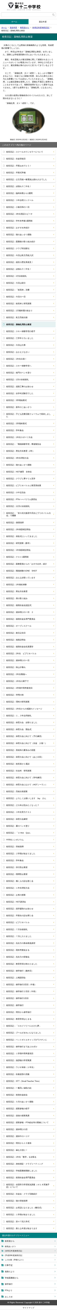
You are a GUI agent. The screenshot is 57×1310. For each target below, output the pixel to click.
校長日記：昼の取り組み (17, 598)
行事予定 (9, 1265)
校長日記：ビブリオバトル (17, 922)
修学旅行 (9, 1284)
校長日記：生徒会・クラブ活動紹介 (21, 1194)
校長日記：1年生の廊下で (17, 681)
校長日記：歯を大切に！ (17, 1150)
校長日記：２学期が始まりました (20, 853)
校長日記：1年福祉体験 (16, 584)
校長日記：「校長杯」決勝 (17, 290)
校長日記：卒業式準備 (16, 172)
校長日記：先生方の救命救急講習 (20, 943)
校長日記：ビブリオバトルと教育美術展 (23, 485)
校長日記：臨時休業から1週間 (19, 193)
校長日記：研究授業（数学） (18, 543)
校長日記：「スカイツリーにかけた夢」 (23, 1026)
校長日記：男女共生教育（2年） (20, 451)
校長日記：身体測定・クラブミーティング (24, 1164)
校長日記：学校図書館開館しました (21, 1171)
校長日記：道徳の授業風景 (17, 1115)
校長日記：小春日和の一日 (17, 207)
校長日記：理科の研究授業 (17, 702)
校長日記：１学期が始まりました (20, 1214)
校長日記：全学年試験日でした (19, 393)
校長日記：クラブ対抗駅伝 (17, 248)
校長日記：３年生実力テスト (18, 812)
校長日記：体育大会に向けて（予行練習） (24, 736)
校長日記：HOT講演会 (16, 902)
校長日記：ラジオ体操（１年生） (20, 1067)
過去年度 (43, 22)
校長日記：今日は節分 (16, 283)
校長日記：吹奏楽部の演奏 (17, 1074)
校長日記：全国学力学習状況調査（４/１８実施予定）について (27, 1185)
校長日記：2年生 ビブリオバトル (21, 653)
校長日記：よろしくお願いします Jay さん (26, 798)
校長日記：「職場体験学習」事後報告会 (23, 444)
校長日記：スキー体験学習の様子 (20, 331)
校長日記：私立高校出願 (17, 317)
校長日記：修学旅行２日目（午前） (21, 991)
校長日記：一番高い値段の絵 (18, 1088)
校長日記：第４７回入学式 (17, 1221)
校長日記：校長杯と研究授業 (18, 303)
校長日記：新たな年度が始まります (21, 1228)
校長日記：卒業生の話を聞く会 (19, 915)
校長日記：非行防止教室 (17, 867)
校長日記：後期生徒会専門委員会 (20, 619)
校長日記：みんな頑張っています (20, 578)
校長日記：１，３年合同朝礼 (18, 715)
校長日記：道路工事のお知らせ (19, 386)
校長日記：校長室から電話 (17, 764)
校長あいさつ (10, 1246)
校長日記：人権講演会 (16, 978)
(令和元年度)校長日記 (40, 28)
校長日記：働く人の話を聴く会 (19, 881)
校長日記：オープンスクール (18, 626)
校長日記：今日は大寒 (16, 345)
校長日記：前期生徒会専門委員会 (20, 1177)
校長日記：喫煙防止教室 (17, 874)
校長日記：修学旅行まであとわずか (21, 1046)
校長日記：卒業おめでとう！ (18, 166)
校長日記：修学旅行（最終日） (19, 971)
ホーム (14, 21)
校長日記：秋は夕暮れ (16, 667)
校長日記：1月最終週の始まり (19, 310)
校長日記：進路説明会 (16, 640)
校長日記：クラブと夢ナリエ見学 (20, 478)
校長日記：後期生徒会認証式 (18, 605)
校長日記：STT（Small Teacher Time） (23, 1081)
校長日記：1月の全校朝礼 (17, 379)
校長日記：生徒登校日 (16, 159)
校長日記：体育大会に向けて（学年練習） (24, 777)
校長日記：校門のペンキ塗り (18, 373)
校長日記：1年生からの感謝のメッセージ (24, 709)
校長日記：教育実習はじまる (18, 1019)
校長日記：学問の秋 (15, 695)
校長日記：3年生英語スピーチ (19, 214)
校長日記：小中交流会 (16, 492)
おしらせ (9, 1297)
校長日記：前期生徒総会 (17, 1095)
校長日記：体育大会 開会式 (18, 729)
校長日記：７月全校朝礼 (17, 929)
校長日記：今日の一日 (16, 297)
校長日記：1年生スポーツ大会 (19, 437)
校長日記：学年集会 (15, 430)
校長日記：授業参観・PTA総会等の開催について (27, 1122)
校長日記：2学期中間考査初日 (19, 688)
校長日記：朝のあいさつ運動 (18, 234)
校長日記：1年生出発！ (16, 359)
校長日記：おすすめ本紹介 (17, 228)
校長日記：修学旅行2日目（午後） (21, 984)
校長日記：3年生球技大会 (17, 458)
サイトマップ (28, 1308)
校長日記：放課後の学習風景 (18, 1060)
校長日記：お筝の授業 (16, 895)
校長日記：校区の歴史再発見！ (19, 262)
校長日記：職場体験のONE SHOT (21, 571)
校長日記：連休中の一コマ (17, 1136)
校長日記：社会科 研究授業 (18, 771)
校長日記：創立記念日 (16, 633)
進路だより (10, 1271)
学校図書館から (11, 1278)
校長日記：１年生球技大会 (17, 888)
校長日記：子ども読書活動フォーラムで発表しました (28, 415)
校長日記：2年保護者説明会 (18, 529)
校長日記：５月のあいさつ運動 (19, 1102)
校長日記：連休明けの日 (17, 1129)
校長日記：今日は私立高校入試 (19, 255)
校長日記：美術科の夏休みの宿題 (20, 750)
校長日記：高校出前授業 (17, 791)
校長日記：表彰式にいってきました (21, 536)
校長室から (24, 28)
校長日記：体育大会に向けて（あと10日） (24, 757)
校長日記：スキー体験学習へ (18, 366)
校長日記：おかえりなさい (17, 352)
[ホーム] (28, 6)
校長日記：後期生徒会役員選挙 (19, 647)
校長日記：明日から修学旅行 (18, 1012)
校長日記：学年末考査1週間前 (19, 221)
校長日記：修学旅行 (15, 1005)
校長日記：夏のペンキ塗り (17, 826)
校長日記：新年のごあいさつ (18, 407)
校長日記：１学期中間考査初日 (19, 1053)
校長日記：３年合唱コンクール (19, 200)
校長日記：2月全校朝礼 (16, 276)
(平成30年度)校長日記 (13, 1255)
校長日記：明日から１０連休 (18, 1143)
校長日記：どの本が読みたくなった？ (22, 805)
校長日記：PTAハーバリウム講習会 (21, 499)
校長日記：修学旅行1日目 (17, 998)
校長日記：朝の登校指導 (17, 1201)
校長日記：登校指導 (15, 846)
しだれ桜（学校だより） (15, 1260)
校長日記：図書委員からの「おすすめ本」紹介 (26, 564)
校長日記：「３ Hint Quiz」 (19, 833)
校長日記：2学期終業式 (16, 423)
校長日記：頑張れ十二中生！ (18, 186)
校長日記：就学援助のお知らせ (19, 909)
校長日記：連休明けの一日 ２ (19, 612)
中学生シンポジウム (15, 840)
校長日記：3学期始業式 (16, 400)
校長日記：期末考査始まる (17, 950)
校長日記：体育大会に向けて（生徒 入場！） (26, 743)
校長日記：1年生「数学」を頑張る (21, 1157)
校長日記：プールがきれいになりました (23, 1033)
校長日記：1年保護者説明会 (18, 550)
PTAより (8, 1290)
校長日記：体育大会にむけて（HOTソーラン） (26, 784)
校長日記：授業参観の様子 (17, 1108)
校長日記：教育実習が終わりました (21, 964)
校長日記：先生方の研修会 (17, 957)
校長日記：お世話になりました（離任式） (24, 1208)
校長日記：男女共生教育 (17, 591)
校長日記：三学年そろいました (19, 338)
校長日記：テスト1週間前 (17, 557)
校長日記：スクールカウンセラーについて (24, 152)
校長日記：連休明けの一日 (17, 660)
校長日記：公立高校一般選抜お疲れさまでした (26, 179)
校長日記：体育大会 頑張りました (21, 722)
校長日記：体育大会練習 (17, 819)
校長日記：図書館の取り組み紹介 (20, 241)
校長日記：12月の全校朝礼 (18, 506)
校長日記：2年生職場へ (16, 674)
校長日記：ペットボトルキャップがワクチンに (26, 1040)
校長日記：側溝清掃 (15, 522)
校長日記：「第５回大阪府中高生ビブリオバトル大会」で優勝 (28, 514)
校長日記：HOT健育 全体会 (19, 472)
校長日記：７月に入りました (18, 936)
